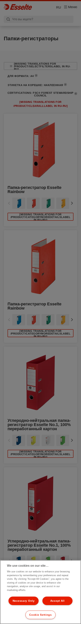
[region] (40, 592)
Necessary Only (24, 600)
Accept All (57, 600)
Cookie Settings (40, 614)
